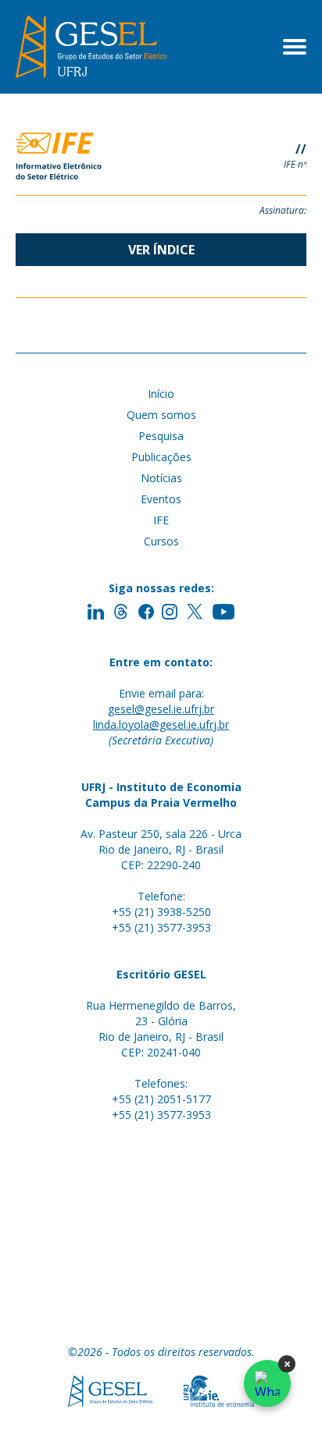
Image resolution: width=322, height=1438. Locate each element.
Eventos (161, 499)
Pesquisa (161, 435)
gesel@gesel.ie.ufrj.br (161, 708)
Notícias (161, 477)
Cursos (161, 541)
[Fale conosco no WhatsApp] (267, 1383)
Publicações (161, 456)
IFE (161, 520)
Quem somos (161, 414)
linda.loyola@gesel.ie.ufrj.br (161, 724)
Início (161, 393)
